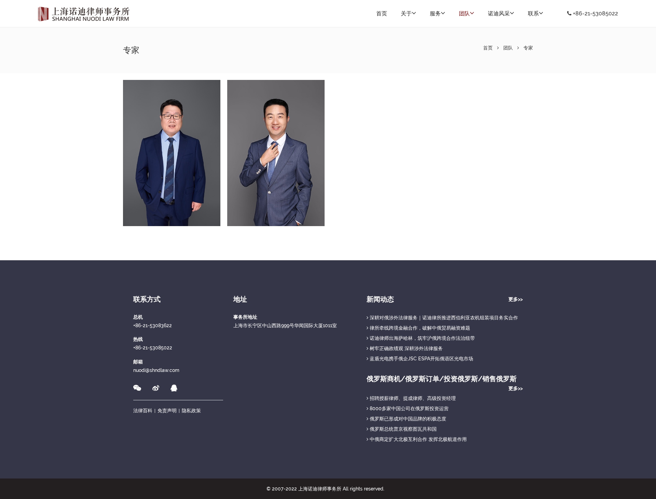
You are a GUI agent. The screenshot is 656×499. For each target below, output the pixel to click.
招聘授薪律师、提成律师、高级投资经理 (412, 398)
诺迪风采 (499, 13)
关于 (406, 13)
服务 (435, 13)
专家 (528, 48)
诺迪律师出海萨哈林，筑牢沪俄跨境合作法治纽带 (421, 338)
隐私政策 (191, 410)
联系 (533, 13)
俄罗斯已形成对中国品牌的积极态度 (407, 418)
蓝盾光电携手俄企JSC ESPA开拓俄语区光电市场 (420, 358)
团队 (464, 13)
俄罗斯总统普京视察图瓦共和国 (402, 429)
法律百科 (142, 410)
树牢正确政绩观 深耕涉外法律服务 (405, 348)
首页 (381, 13)
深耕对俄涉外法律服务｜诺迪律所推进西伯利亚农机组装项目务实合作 (443, 317)
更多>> (515, 299)
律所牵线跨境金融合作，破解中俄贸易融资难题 (419, 328)
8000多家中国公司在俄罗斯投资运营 (408, 408)
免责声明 (167, 410)
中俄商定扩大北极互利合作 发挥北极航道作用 (417, 439)
